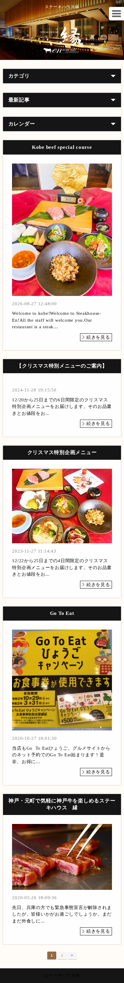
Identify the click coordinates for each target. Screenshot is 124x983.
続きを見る (98, 337)
